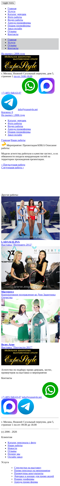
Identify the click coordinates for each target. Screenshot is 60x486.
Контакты (13, 34)
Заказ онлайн (15, 28)
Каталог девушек (17, 14)
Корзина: (7, 112)
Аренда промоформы (19, 22)
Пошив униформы (24, 479)
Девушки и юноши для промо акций (34, 476)
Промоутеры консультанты (28, 473)
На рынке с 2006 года (13, 53)
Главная (12, 8)
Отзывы (12, 31)
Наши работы (18, 140)
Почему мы (14, 454)
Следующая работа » (12, 167)
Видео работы (15, 20)
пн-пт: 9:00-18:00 (23, 76)
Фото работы (15, 17)
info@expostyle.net (28, 109)
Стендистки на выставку (27, 467)
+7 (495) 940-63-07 (11, 93)
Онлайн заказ (15, 456)
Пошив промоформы (19, 25)
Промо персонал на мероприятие (32, 470)
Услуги (11, 11)
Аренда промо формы (26, 482)
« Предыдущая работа (13, 164)
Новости (12, 448)
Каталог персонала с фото (22, 442)
